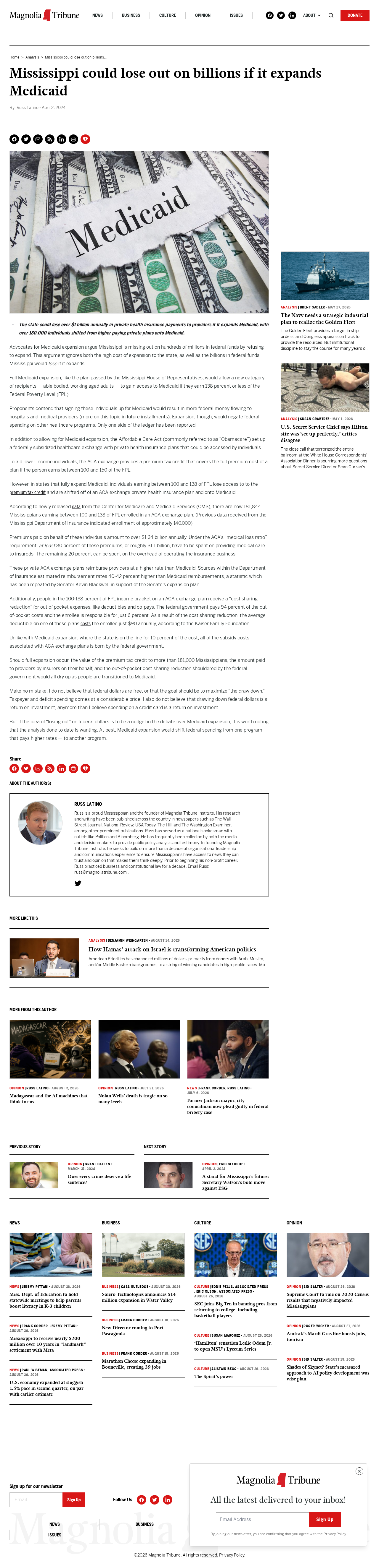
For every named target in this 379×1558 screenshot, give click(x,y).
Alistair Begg (224, 1369)
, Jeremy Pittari (62, 1326)
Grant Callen (97, 1164)
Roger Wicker (316, 1326)
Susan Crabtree (315, 419)
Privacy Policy (335, 1534)
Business (131, 15)
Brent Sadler (312, 307)
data (76, 506)
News (97, 15)
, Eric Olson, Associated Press (223, 1291)
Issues (236, 15)
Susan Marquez (225, 1335)
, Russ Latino (237, 1088)
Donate (355, 15)
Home (14, 57)
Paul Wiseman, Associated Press (52, 1370)
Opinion (203, 15)
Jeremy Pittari (35, 1287)
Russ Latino (37, 1088)
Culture (167, 15)
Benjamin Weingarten (128, 940)
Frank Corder (212, 1088)
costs (86, 623)
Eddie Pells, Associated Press (239, 1287)
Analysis (32, 57)
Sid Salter (313, 1287)
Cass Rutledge (135, 1287)
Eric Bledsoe (231, 1164)
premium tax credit (27, 492)
